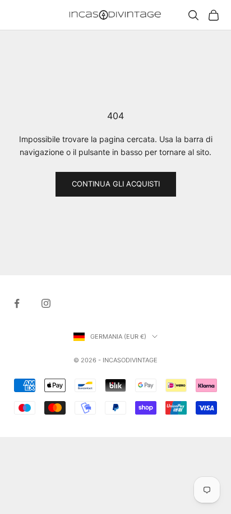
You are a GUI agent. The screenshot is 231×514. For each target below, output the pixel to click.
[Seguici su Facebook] (16, 303)
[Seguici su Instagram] (46, 303)
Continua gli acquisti (116, 183)
